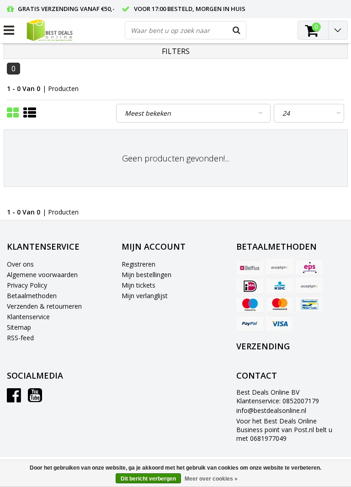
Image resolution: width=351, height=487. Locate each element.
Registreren (138, 264)
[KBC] (279, 286)
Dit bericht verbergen (148, 479)
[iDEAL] (250, 286)
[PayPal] (250, 323)
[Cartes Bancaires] (279, 267)
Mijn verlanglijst (145, 295)
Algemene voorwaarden (42, 274)
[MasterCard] (279, 304)
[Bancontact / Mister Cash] (309, 304)
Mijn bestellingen (146, 274)
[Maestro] (250, 304)
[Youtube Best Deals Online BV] (35, 398)
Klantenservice (28, 316)
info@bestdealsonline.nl (271, 410)
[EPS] (309, 267)
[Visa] (279, 323)
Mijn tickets (138, 285)
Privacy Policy (27, 285)
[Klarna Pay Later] (309, 286)
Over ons (20, 264)
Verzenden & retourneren (44, 306)
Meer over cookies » (211, 479)
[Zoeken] (237, 30)
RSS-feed (20, 337)
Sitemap (19, 327)
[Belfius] (250, 267)
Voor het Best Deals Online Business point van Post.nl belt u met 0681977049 (284, 430)
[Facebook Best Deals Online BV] (14, 398)
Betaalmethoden (32, 295)
